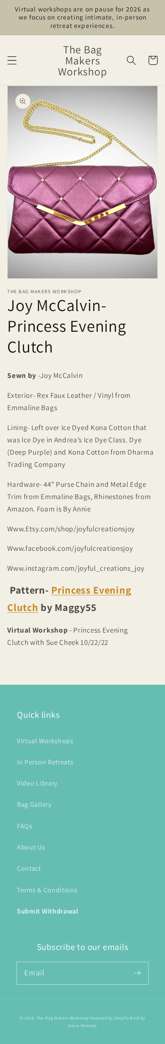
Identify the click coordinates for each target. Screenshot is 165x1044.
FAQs (25, 826)
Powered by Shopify (109, 1018)
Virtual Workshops (45, 740)
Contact (29, 868)
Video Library (37, 783)
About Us (31, 847)
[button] (12, 60)
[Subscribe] (137, 973)
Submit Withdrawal (48, 911)
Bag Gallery (34, 804)
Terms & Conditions (47, 890)
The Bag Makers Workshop (63, 1018)
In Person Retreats (45, 762)
